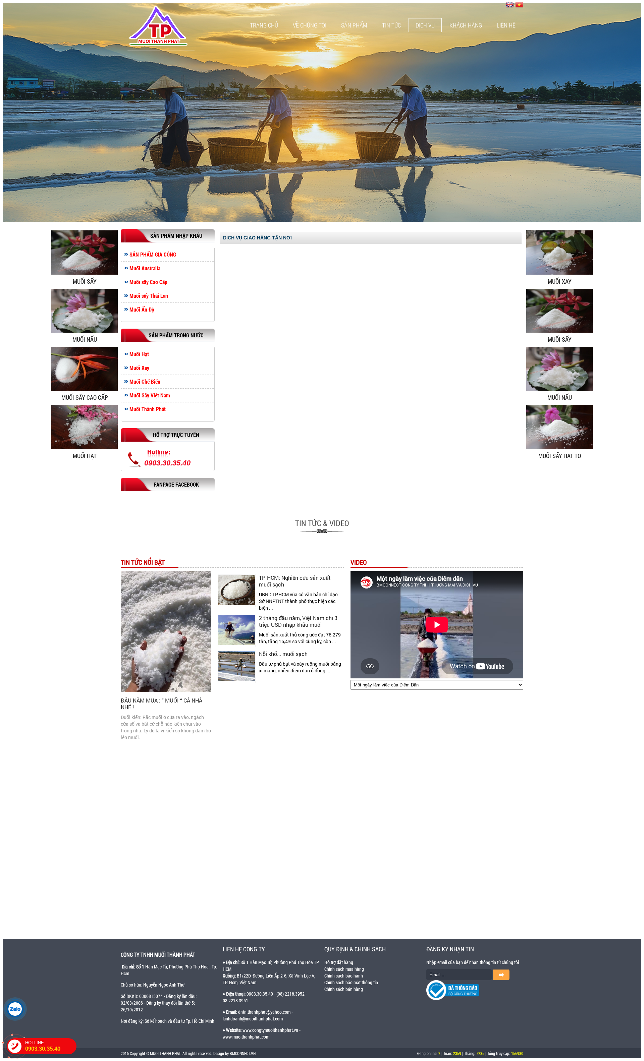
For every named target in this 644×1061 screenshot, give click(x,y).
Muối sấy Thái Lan (148, 295)
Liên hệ (506, 25)
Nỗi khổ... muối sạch (283, 653)
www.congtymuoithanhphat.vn (270, 1030)
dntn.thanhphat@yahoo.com (264, 1012)
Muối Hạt (139, 354)
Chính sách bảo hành (343, 975)
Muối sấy (85, 281)
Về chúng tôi (309, 25)
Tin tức (391, 25)
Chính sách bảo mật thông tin (351, 982)
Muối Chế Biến (144, 381)
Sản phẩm (354, 25)
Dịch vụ (425, 25)
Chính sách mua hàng (344, 969)
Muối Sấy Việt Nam (149, 395)
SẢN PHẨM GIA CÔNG (152, 254)
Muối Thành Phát (147, 409)
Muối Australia (144, 268)
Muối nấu (84, 339)
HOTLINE (42, 1046)
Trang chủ (264, 25)
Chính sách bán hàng (343, 989)
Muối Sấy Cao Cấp (84, 397)
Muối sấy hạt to (559, 456)
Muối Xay (139, 368)
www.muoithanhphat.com (246, 1037)
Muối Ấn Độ (141, 309)
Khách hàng (465, 25)
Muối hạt (85, 456)
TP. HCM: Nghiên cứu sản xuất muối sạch (295, 581)
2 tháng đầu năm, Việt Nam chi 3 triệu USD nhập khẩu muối (298, 621)
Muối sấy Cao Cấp (148, 282)
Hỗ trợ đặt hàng (338, 962)
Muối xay (560, 281)
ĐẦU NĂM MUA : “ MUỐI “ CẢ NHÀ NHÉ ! (161, 704)
